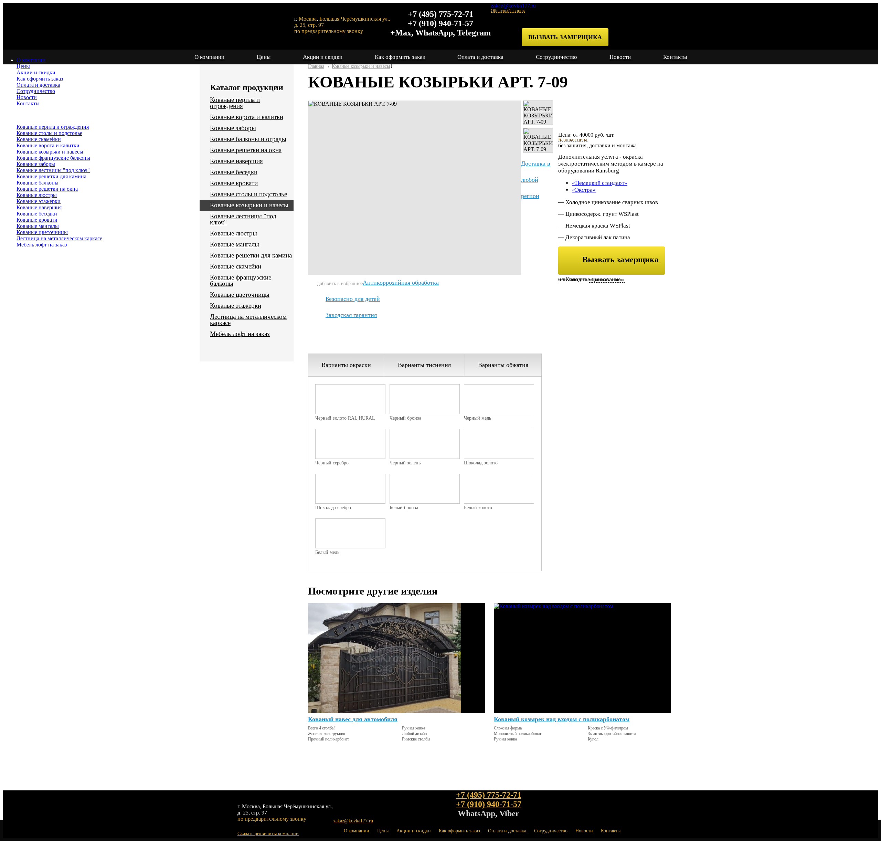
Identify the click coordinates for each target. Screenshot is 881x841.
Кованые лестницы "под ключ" (53, 170)
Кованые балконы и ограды (248, 139)
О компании (31, 60)
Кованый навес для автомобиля (352, 719)
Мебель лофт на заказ (42, 245)
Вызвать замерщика (565, 37)
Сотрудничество (36, 91)
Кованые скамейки (39, 139)
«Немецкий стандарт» (599, 183)
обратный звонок (607, 279)
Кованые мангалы (38, 226)
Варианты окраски (346, 364)
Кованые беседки (37, 214)
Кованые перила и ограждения (53, 127)
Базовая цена (572, 139)
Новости (27, 97)
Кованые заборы (36, 164)
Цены (23, 66)
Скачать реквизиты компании (268, 833)
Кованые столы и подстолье (49, 133)
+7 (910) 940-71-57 (440, 23)
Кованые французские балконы (53, 158)
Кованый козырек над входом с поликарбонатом (561, 719)
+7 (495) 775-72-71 (440, 14)
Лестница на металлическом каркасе (59, 238)
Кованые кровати (37, 220)
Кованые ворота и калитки (48, 145)
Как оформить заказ (40, 79)
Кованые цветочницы (42, 232)
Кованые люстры (37, 195)
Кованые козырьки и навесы (50, 152)
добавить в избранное (340, 283)
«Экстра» (584, 190)
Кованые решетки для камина (51, 176)
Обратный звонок (508, 10)
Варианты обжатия (503, 364)
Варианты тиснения (424, 364)
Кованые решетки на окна (47, 189)
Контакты (28, 103)
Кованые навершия (39, 207)
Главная (316, 66)
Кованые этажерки (39, 201)
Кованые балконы (38, 183)
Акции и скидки (36, 72)
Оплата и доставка (38, 85)
